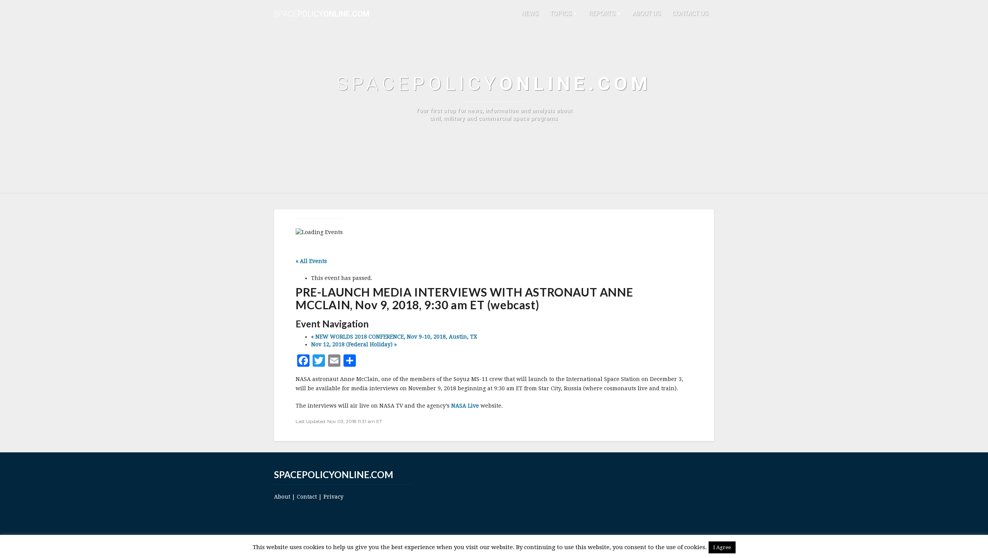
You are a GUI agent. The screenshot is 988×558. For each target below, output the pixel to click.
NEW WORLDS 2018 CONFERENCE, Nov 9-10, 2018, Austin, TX (394, 337)
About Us (646, 13)
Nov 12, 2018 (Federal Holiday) (354, 344)
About (282, 497)
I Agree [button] (722, 547)
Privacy (333, 497)
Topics (561, 13)
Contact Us (690, 13)
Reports (603, 13)
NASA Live (465, 406)
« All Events (311, 261)
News (529, 13)
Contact (307, 497)
